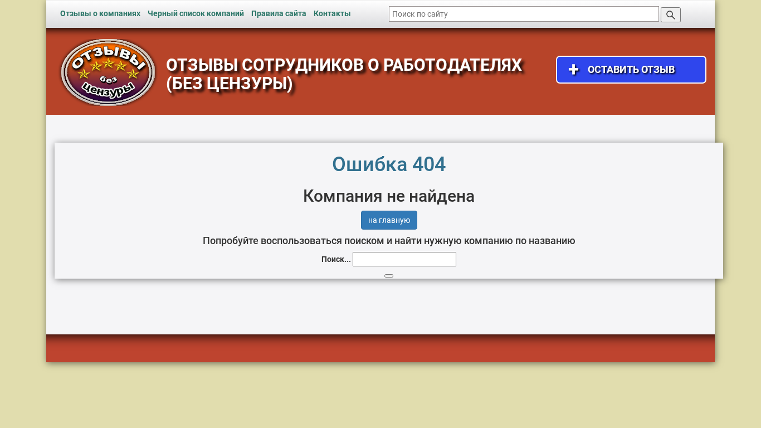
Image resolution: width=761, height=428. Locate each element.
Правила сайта (278, 13)
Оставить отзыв (621, 69)
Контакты (332, 13)
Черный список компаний (196, 13)
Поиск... (336, 259)
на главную (389, 220)
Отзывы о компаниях (100, 13)
